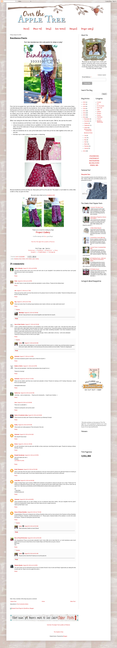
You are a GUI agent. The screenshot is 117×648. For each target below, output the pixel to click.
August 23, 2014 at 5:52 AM (30, 469)
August (86, 127)
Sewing (37, 258)
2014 (84, 117)
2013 (84, 151)
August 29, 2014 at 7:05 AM (34, 512)
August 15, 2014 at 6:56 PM (30, 268)
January (86, 148)
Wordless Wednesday (100, 121)
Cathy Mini (17, 480)
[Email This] (28, 257)
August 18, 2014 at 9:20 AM (27, 393)
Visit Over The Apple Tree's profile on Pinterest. (43, 241)
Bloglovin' (48, 250)
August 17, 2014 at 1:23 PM (26, 356)
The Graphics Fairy (58, 632)
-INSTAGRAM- (94, 161)
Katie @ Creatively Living (21, 415)
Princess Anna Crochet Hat (87, 130)
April (85, 142)
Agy (15, 301)
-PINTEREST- (94, 158)
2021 (84, 104)
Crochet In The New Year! (96, 207)
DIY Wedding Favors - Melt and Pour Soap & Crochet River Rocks (98, 260)
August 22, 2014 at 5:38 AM (31, 312)
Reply (15, 276)
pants (33, 258)
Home (43, 601)
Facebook (40, 250)
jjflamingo (21, 312)
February (86, 146)
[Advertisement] (95, 337)
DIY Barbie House (94, 269)
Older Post (72, 601)
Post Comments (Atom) (22, 604)
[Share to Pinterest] (35, 257)
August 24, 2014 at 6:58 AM (27, 480)
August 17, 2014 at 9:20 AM (31, 343)
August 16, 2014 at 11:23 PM (25, 281)
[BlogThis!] (30, 257)
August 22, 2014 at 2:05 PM (31, 455)
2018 (84, 108)
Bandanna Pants (88, 133)
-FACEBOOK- (94, 156)
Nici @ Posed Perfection (20, 538)
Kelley (16, 424)
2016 (84, 113)
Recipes (99, 113)
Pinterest (31, 250)
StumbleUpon (42, 252)
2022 (84, 102)
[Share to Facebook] (34, 257)
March (86, 144)
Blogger (65, 636)
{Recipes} (73, 29)
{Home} (26, 29)
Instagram (51, 252)
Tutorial (99, 119)
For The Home (100, 106)
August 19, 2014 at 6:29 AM (35, 415)
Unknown (16, 356)
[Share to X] (32, 257)
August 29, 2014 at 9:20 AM (31, 526)
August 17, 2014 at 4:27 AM (24, 301)
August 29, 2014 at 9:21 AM (31, 553)
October (86, 123)
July (85, 135)
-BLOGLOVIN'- (94, 163)
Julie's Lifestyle (18, 268)
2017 (84, 110)
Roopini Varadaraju (19, 455)
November (87, 121)
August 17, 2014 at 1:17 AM (24, 290)
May (85, 139)
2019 (84, 106)
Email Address (86, 77)
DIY (98, 104)
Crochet (99, 102)
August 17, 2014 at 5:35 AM (32, 324)
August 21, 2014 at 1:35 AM (25, 444)
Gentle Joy (17, 393)
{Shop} (48, 29)
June (85, 137)
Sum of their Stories (19, 324)
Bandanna (16, 258)
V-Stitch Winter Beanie (95, 228)
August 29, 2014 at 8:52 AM (34, 538)
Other (98, 109)
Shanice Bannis (18, 565)
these (45, 236)
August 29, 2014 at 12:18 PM (30, 565)
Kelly (15, 281)
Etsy (56, 250)
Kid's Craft (99, 107)
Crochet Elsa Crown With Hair (97, 237)
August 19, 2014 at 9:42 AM (26, 434)
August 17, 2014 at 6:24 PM (30, 366)
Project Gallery (43, 232)
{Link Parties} (60, 29)
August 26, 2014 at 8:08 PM (26, 499)
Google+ (33, 252)
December (87, 119)
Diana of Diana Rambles (20, 512)
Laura (20, 343)
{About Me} (37, 29)
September (87, 125)
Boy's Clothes (22, 258)
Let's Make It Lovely (19, 460)
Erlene (16, 444)
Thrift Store (99, 117)
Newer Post (13, 601)
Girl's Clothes (29, 258)
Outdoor (99, 111)
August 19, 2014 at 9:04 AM (25, 424)
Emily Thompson (18, 469)
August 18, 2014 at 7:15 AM (26, 378)
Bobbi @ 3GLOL (18, 366)
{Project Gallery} (87, 29)
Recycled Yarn (85, 174)
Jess (15, 402)
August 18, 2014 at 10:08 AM (25, 402)
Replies (18, 309)
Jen (15, 290)
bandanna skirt (51, 195)
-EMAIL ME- (94, 165)
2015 (84, 115)
